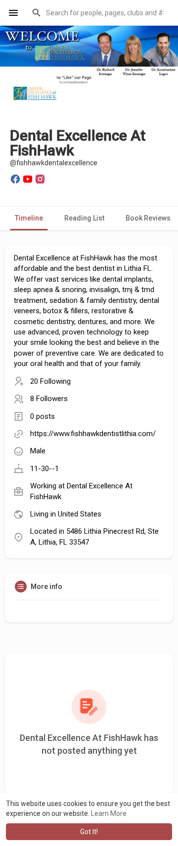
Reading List (84, 218)
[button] (99, 13)
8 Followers (49, 398)
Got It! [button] (89, 832)
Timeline (29, 218)
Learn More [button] (109, 813)
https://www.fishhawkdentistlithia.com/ (93, 433)
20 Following (50, 381)
